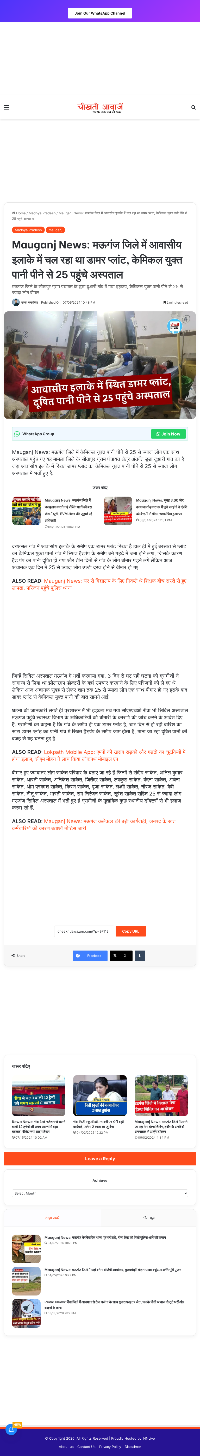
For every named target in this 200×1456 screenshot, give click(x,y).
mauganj (55, 230)
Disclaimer (133, 1447)
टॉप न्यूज (148, 1217)
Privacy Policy (110, 1447)
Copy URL (130, 931)
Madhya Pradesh (42, 213)
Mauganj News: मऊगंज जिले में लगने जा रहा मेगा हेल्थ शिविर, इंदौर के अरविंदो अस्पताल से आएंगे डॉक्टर (161, 1126)
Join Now (170, 434)
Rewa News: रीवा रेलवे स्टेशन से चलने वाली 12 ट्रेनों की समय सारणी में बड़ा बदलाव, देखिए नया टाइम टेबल (38, 1126)
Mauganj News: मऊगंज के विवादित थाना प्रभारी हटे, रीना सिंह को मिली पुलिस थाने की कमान (105, 1237)
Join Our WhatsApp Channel (100, 13)
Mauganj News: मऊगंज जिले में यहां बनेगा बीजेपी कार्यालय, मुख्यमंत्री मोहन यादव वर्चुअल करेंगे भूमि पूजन (113, 1269)
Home (20, 213)
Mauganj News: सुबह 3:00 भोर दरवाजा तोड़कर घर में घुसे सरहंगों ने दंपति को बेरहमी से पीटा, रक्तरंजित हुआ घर (161, 506)
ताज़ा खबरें (52, 1217)
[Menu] (6, 109)
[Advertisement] (100, 58)
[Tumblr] (140, 956)
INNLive (148, 1438)
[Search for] (193, 109)
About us (66, 1447)
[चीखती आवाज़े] (100, 107)
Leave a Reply (100, 1158)
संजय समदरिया (29, 302)
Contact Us (86, 1447)
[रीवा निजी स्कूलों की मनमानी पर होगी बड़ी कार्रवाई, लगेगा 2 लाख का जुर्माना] (100, 1095)
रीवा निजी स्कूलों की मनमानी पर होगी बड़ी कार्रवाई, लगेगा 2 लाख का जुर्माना (98, 1124)
